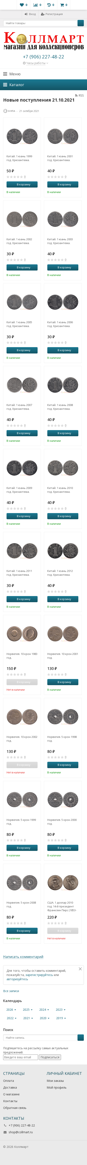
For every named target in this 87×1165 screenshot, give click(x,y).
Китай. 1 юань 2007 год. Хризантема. (19, 407)
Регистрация (54, 14)
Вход (32, 14)
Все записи (11, 991)
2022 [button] (10, 1018)
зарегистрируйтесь (39, 975)
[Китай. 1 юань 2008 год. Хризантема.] (62, 384)
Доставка (10, 1087)
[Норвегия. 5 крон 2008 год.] (22, 882)
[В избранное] (35, 191)
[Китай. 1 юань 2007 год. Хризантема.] (22, 384)
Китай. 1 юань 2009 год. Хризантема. (19, 490)
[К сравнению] (28, 191)
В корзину (23, 184)
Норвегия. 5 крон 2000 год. (62, 821)
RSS (81, 95)
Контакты (10, 1101)
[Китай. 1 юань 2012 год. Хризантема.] (62, 550)
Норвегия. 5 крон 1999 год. (21, 821)
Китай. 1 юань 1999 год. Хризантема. (19, 158)
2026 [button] (10, 1010)
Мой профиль (57, 1087)
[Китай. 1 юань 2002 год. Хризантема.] (22, 219)
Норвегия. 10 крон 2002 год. (22, 739)
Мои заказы (55, 1081)
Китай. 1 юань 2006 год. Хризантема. (60, 324)
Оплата (8, 1081)
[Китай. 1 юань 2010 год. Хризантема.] (62, 467)
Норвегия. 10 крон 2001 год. (62, 656)
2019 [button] (60, 1018)
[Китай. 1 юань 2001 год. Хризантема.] (62, 136)
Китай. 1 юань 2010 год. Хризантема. (60, 490)
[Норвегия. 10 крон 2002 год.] (22, 716)
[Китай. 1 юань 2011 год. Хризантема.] (22, 550)
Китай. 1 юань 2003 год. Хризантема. (60, 241)
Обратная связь (14, 1108)
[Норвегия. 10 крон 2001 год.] (62, 633)
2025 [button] (26, 1010)
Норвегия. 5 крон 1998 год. (62, 739)
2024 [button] (43, 1010)
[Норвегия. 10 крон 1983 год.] (22, 633)
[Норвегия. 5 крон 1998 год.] (62, 716)
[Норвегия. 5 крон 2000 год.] (62, 799)
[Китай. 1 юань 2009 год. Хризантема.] (22, 467)
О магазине (11, 1094)
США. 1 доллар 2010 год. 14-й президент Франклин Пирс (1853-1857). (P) (61, 906)
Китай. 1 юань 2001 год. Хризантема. (60, 158)
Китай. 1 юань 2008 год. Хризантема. (60, 407)
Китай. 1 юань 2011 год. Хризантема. (19, 573)
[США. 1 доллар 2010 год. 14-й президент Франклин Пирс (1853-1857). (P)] (62, 882)
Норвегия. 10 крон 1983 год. (22, 656)
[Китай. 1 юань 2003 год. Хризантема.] (62, 219)
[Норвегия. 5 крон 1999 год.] (22, 799)
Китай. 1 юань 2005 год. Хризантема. (19, 324)
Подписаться (50, 1057)
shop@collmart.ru (21, 1132)
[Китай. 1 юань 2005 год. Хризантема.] (22, 302)
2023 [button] (59, 1010)
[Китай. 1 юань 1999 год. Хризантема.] (22, 136)
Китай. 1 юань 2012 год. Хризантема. (60, 573)
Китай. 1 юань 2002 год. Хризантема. (19, 241)
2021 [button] (27, 1018)
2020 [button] (43, 1018)
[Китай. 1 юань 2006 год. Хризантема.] (62, 302)
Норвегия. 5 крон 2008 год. (21, 904)
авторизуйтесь (17, 979)
